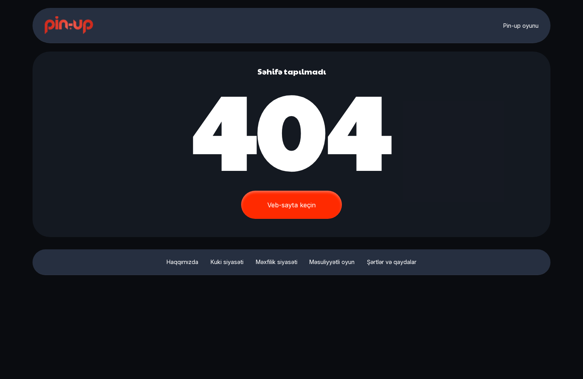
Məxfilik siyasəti (276, 261)
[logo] (69, 25)
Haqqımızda (182, 261)
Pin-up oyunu (521, 25)
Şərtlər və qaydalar (391, 261)
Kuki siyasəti (227, 261)
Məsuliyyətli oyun (332, 261)
